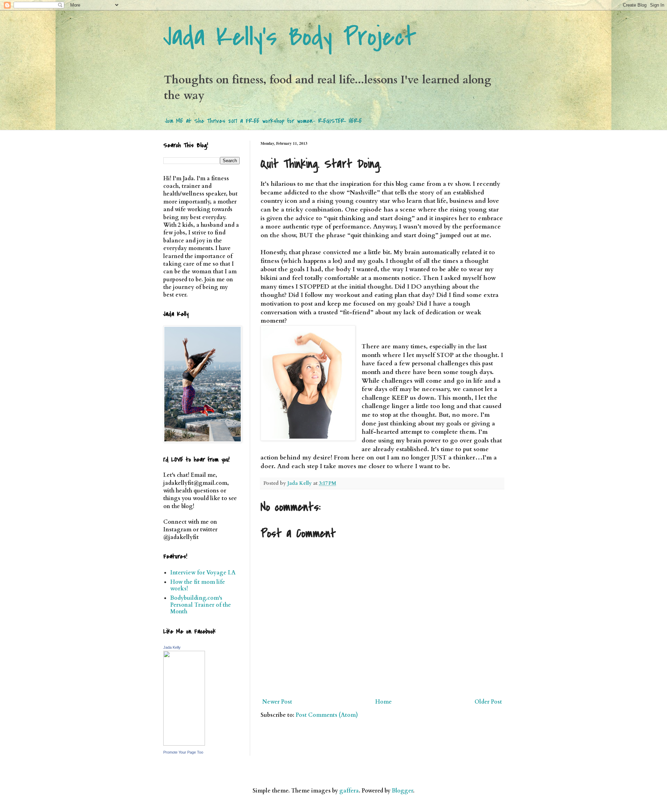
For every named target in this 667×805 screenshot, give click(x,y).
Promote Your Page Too (183, 752)
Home (383, 702)
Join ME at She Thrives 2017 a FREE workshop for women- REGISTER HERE (263, 121)
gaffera (349, 791)
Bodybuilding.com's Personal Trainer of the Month (200, 604)
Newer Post (277, 702)
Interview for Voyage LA (203, 572)
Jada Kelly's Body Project (290, 37)
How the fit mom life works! (197, 585)
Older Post (488, 702)
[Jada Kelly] (184, 744)
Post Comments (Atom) (327, 715)
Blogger (402, 791)
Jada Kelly (172, 647)
